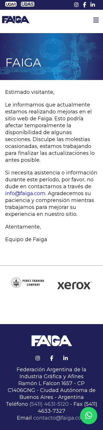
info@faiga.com (25, 193)
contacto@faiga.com (59, 418)
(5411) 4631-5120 (49, 404)
